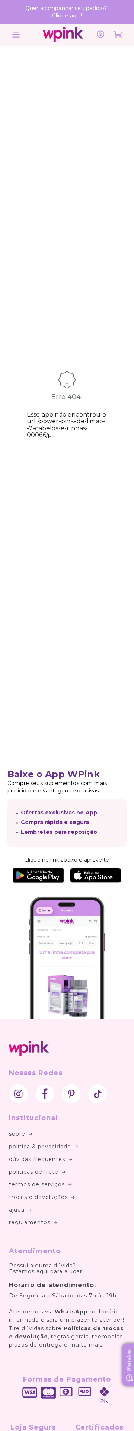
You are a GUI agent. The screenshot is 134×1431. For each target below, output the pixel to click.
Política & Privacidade (40, 1146)
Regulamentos (29, 1222)
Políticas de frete (33, 1171)
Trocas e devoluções (38, 1197)
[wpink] (63, 39)
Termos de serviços (37, 1184)
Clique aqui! (67, 15)
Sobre (17, 1134)
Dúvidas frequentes (37, 1159)
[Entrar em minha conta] (100, 34)
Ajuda (17, 1209)
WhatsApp (71, 1311)
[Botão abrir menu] (14, 34)
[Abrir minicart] (118, 35)
